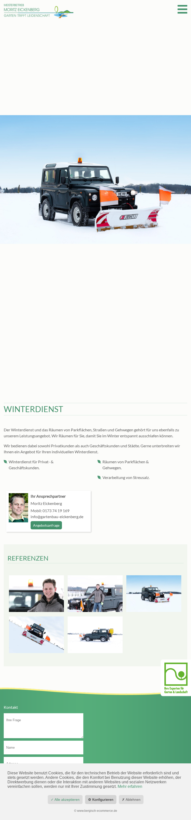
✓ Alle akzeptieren (65, 800)
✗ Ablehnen (131, 800)
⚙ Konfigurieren (100, 800)
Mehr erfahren (130, 786)
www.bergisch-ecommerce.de (97, 811)
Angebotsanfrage (46, 525)
